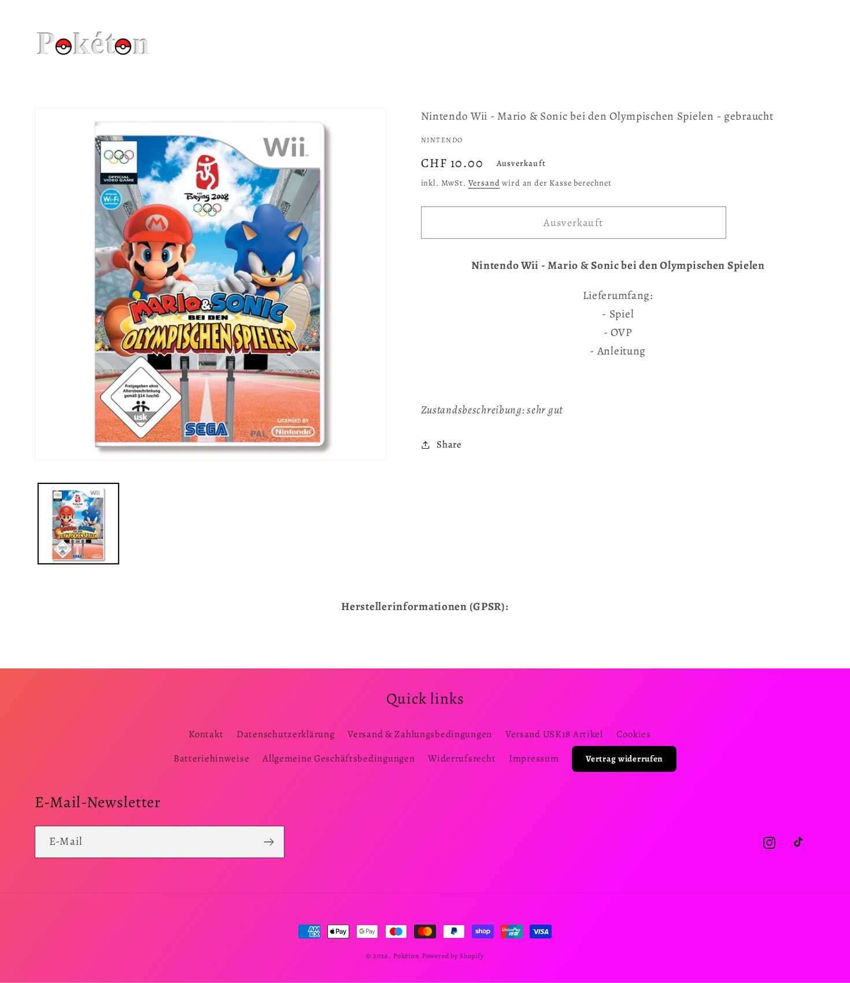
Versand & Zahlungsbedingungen (420, 734)
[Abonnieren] (268, 842)
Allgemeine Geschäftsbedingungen (339, 758)
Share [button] (449, 444)
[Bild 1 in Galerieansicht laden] (78, 523)
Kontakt (206, 734)
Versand (484, 183)
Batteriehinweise (211, 758)
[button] (319, 28)
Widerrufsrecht (462, 758)
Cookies (633, 734)
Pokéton (406, 955)
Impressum (534, 758)
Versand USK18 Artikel (554, 734)
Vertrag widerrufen (624, 758)
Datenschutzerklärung (285, 734)
